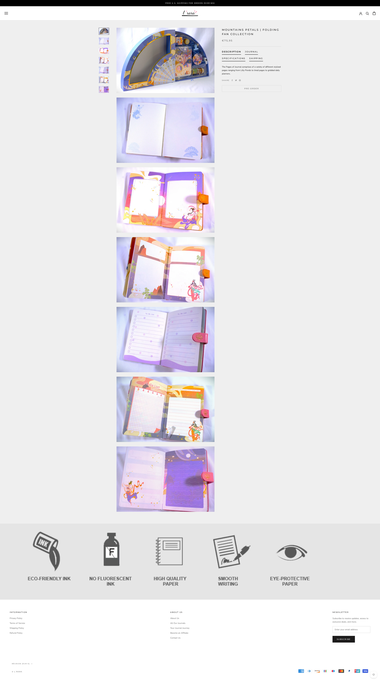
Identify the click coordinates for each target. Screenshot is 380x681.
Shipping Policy (17, 628)
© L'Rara (17, 672)
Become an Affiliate (179, 633)
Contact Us (175, 637)
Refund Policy (16, 633)
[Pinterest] (240, 80)
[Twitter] (236, 80)
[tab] (231, 52)
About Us (174, 618)
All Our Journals (177, 623)
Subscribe (344, 639)
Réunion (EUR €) (21, 664)
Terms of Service (17, 623)
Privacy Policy (16, 618)
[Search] (367, 13)
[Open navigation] (6, 13)
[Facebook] (232, 80)
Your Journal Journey (179, 628)
